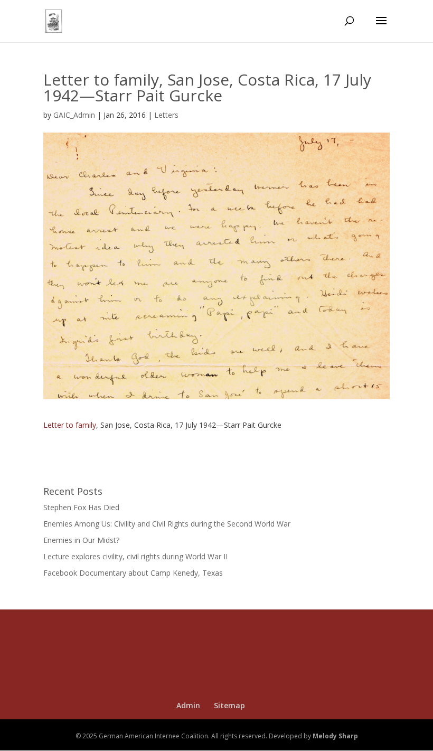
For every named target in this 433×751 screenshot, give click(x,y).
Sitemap (229, 705)
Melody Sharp (335, 735)
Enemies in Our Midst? (81, 540)
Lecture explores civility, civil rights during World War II (135, 556)
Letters (166, 115)
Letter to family (69, 425)
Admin (188, 705)
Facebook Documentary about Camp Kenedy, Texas (133, 573)
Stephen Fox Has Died (81, 507)
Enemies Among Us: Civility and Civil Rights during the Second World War (166, 524)
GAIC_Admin (74, 115)
